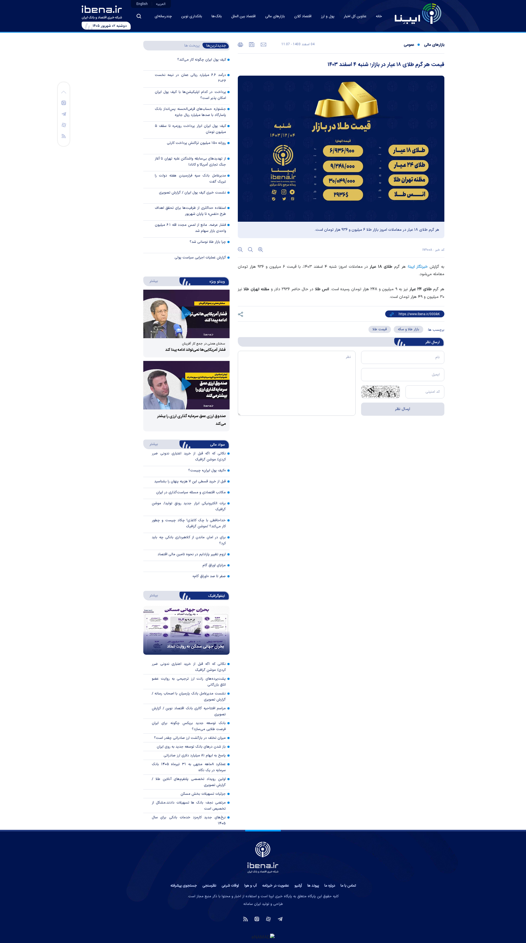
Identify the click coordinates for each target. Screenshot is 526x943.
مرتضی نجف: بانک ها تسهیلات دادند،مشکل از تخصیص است (189, 805)
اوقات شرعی (230, 885)
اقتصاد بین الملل (243, 16)
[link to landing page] (418, 13)
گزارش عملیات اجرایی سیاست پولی (200, 257)
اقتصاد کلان (302, 16)
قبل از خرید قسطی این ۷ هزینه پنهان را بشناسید (190, 481)
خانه (379, 16)
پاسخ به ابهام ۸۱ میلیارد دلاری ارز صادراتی (195, 755)
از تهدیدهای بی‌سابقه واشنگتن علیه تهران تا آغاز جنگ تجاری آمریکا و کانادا (190, 161)
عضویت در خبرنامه (275, 885)
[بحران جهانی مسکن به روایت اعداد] (186, 630)
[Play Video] (186, 314)
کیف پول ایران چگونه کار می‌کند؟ (201, 59)
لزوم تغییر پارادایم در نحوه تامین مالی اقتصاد (192, 554)
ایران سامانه (252, 904)
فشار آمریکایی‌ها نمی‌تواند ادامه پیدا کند (195, 350)
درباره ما (329, 885)
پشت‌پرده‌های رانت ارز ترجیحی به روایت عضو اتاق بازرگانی (189, 682)
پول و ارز (327, 16)
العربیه (160, 4)
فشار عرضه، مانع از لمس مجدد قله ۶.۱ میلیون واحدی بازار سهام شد (190, 228)
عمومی (409, 45)
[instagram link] (63, 102)
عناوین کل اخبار (355, 16)
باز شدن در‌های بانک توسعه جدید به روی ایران (191, 747)
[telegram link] (63, 114)
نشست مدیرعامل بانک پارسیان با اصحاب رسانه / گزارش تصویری (189, 696)
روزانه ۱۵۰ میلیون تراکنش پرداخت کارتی (196, 143)
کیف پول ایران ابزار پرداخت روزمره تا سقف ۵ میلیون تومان (190, 129)
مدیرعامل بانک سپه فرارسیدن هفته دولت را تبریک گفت (190, 178)
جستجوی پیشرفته (183, 885)
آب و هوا (250, 885)
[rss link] (64, 136)
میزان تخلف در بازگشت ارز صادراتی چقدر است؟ (190, 738)
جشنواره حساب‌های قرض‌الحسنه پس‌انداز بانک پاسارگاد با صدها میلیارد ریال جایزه (190, 112)
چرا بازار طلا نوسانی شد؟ (208, 242)
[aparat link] (63, 125)
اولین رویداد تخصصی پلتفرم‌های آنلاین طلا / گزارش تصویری (189, 782)
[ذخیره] (251, 44)
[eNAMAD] (263, 937)
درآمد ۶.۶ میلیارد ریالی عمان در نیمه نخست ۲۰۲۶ (190, 78)
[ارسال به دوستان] (262, 44)
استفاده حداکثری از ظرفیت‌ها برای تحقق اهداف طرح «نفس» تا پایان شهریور (190, 211)
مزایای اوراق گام (214, 565)
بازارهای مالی (275, 16)
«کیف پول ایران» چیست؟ (207, 470)
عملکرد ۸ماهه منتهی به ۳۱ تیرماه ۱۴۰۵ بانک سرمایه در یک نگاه (189, 767)
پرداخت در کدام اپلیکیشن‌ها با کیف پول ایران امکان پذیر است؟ (190, 95)
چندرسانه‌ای (163, 16)
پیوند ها (313, 885)
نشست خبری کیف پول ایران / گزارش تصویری (192, 192)
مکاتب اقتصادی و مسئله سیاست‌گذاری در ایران (191, 492)
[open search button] (138, 16)
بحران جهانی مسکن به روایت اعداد (195, 646)
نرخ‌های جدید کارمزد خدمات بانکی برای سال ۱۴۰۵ (189, 820)
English (142, 4)
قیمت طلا (380, 329)
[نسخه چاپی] (240, 44)
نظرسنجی (209, 885)
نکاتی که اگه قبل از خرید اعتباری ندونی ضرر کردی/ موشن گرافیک (189, 667)
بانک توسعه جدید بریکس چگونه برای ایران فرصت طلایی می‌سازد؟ (189, 726)
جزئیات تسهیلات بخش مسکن (203, 794)
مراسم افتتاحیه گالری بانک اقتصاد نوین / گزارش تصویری (189, 711)
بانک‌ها (216, 16)
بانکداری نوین (191, 16)
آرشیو (298, 885)
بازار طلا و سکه (408, 329)
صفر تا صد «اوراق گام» (209, 576)
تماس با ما (348, 885)
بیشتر (151, 281)
